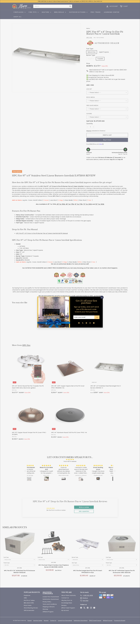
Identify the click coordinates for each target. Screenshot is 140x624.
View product (19, 545)
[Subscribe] (96, 317)
